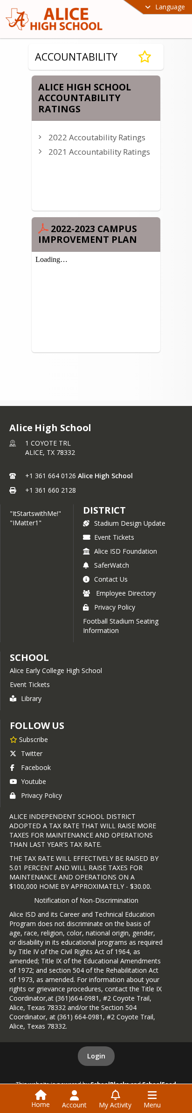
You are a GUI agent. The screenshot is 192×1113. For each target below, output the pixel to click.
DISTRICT (104, 510)
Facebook (36, 767)
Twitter (31, 753)
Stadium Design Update (129, 523)
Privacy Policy (114, 607)
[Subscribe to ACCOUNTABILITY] (144, 56)
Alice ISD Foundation (125, 551)
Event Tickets (114, 537)
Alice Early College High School (56, 670)
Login (96, 1055)
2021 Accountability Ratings (99, 151)
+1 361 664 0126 (50, 475)
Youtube (33, 781)
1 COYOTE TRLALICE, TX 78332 (50, 448)
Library (31, 698)
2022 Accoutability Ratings (96, 137)
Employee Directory (126, 593)
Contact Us (111, 579)
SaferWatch (111, 565)
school (29, 657)
